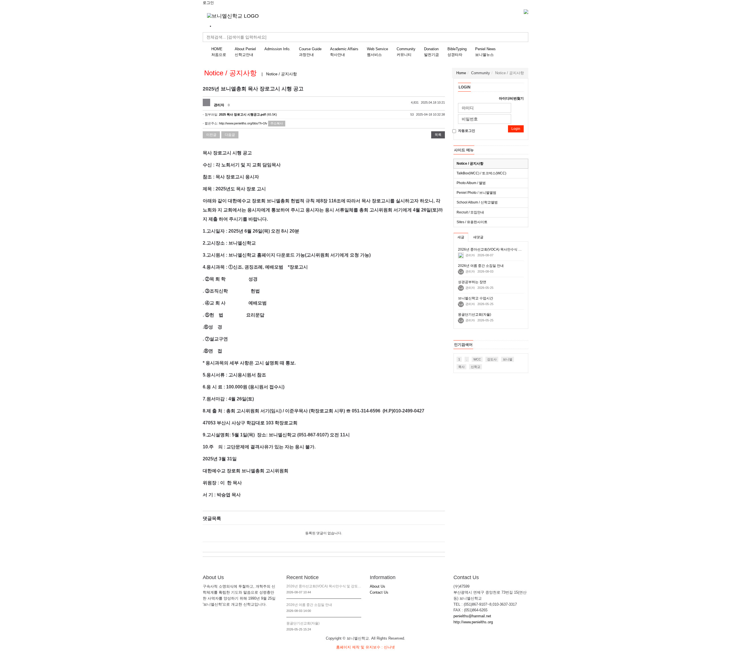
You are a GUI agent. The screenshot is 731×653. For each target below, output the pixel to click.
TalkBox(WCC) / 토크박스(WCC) (481, 173)
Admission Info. (277, 49)
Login (515, 129)
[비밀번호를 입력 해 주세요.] (484, 119)
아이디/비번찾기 (511, 98)
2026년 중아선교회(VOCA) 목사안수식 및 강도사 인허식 (324, 586)
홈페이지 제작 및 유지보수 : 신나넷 (365, 647)
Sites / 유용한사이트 (472, 222)
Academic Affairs (344, 52)
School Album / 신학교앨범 (477, 202)
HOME (218, 52)
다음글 (230, 135)
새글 (460, 237)
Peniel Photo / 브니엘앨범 (476, 193)
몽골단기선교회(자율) (303, 623)
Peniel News (485, 52)
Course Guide (310, 52)
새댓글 (478, 237)
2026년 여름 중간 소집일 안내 (309, 605)
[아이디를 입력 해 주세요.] (484, 108)
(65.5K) (248, 114)
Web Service (377, 52)
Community (406, 52)
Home (461, 73)
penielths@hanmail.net (472, 616)
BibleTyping (457, 52)
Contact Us (379, 592)
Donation (431, 52)
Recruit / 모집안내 (470, 212)
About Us (377, 586)
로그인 (208, 3)
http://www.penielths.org (473, 622)
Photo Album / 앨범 (471, 183)
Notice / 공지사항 (470, 164)
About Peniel (245, 52)
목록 (438, 135)
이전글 (211, 135)
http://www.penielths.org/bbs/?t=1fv (243, 123)
